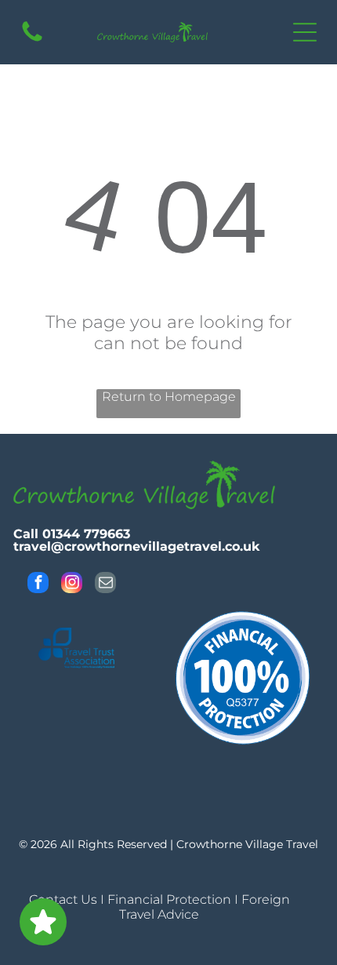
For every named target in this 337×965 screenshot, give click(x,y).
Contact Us (63, 899)
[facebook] (38, 584)
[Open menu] (305, 32)
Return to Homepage (169, 396)
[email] (105, 584)
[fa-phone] (32, 40)
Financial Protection (169, 899)
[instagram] (71, 584)
